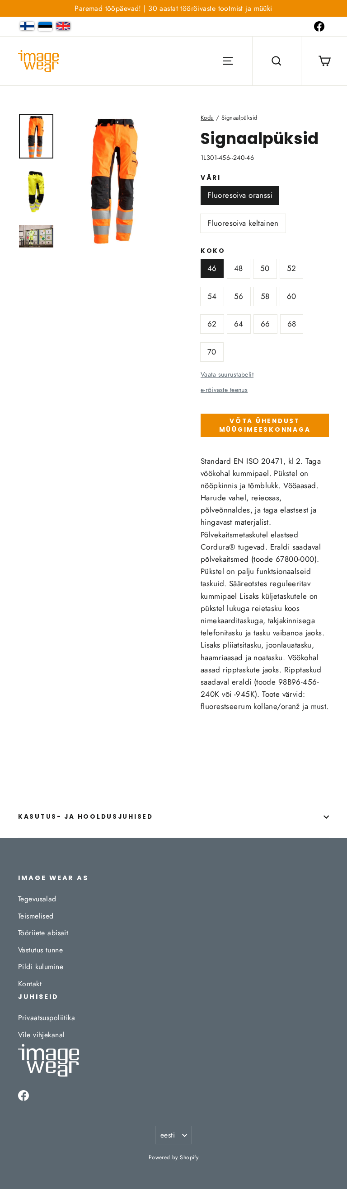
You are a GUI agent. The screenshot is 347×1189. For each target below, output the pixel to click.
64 (239, 323)
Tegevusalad (37, 899)
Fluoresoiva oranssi (239, 195)
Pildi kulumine (40, 966)
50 (265, 268)
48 (238, 268)
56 (239, 296)
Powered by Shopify (174, 1157)
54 (212, 296)
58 (265, 296)
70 (211, 351)
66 (265, 323)
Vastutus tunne (40, 950)
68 (291, 323)
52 (291, 268)
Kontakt (30, 984)
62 (212, 323)
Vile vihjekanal (41, 1035)
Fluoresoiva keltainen (243, 223)
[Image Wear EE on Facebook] (319, 26)
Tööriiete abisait (43, 933)
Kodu (207, 117)
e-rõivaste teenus (224, 389)
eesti (167, 1135)
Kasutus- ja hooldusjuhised (85, 816)
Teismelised (36, 916)
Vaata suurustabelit (227, 374)
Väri (211, 178)
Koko (213, 251)
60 (291, 296)
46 (212, 268)
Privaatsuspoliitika (46, 1017)
